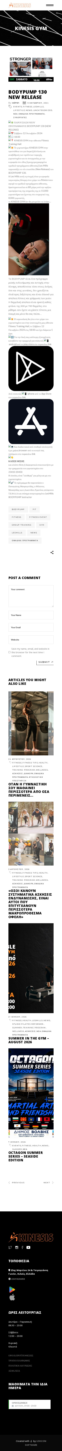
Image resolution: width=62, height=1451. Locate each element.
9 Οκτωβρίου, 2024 (38, 103)
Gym (42, 525)
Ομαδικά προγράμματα (25, 540)
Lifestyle (19, 110)
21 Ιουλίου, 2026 (17, 1017)
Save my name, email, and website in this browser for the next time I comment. (30, 652)
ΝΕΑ (15, 114)
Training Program (23, 770)
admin (15, 102)
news (34, 533)
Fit (34, 509)
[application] (28, 239)
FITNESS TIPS (30, 763)
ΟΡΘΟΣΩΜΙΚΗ (24, 1404)
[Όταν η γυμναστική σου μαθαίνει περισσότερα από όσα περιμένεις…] (31, 723)
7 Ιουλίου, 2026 (17, 1142)
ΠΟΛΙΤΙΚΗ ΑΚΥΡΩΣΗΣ (20, 1365)
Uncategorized (42, 110)
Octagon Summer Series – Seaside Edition (25, 1156)
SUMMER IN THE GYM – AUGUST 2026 (28, 1040)
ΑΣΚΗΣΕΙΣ (17, 773)
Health (43, 763)
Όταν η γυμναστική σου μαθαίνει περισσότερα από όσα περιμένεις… (28, 790)
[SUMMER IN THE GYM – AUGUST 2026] (31, 968)
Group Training (21, 525)
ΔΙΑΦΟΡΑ (28, 773)
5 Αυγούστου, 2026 (18, 869)
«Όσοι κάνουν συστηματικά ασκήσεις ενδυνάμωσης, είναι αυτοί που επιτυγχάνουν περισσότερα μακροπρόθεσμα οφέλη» (30, 903)
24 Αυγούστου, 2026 (19, 759)
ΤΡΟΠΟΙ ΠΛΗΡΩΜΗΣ (19, 1360)
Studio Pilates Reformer (28, 1024)
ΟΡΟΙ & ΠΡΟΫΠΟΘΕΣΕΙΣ (20, 1355)
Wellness (42, 770)
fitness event (38, 517)
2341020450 (18, 1278)
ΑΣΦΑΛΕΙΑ (14, 1370)
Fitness (27, 107)
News (29, 110)
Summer (17, 1028)
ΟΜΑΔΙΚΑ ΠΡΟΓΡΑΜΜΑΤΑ (32, 114)
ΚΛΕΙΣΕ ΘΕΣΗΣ (16, 461)
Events (17, 107)
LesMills (38, 107)
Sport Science (33, 766)
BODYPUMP (18, 509)
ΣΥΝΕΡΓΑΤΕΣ (20, 117)
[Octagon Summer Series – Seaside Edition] (31, 1093)
